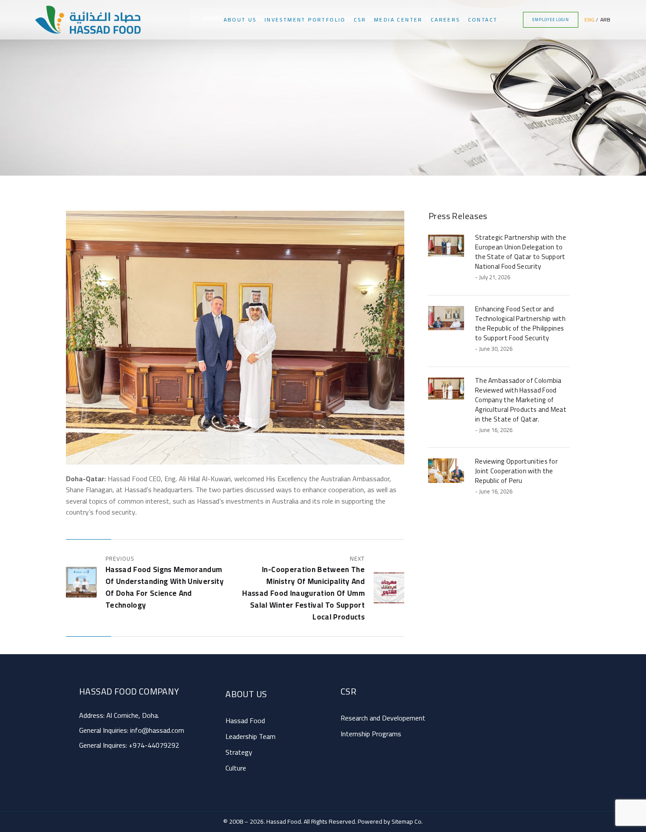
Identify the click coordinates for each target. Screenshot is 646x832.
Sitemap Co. (407, 821)
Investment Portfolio (305, 19)
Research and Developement (383, 717)
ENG (589, 19)
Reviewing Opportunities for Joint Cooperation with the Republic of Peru (516, 471)
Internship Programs (371, 733)
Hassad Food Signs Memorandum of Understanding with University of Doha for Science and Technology (164, 587)
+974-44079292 (154, 745)
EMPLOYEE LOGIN (550, 19)
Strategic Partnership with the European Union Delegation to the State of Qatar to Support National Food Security (520, 252)
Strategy (238, 752)
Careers (445, 19)
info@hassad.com (157, 730)
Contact (483, 19)
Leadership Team (250, 736)
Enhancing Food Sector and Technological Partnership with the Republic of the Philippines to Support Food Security (520, 323)
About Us (240, 19)
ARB (605, 19)
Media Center (398, 19)
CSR (360, 19)
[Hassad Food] (88, 20)
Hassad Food (245, 720)
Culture (235, 767)
